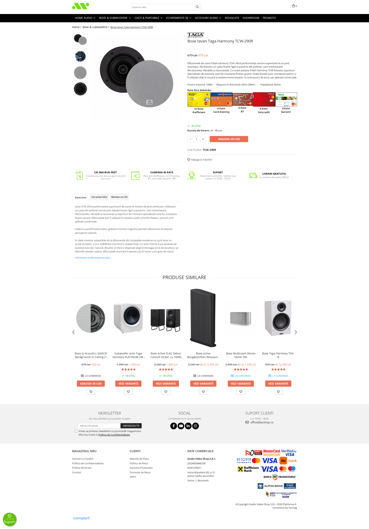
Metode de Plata (139, 458)
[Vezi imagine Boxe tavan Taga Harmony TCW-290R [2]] (80, 73)
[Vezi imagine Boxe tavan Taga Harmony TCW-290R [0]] (80, 39)
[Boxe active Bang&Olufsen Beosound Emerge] (203, 318)
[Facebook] (173, 426)
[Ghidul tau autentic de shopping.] (81, 518)
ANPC (133, 476)
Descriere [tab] (80, 197)
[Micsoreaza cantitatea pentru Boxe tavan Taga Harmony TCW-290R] (190, 139)
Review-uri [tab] (119, 197)
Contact (76, 472)
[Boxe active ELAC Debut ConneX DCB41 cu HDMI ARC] (166, 318)
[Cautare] (197, 7)
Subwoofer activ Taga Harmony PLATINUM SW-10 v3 (128, 355)
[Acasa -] (91, 7)
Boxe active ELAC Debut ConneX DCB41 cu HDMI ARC (165, 355)
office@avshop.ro (261, 422)
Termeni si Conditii (82, 458)
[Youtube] (181, 426)
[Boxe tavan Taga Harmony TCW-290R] (136, 77)
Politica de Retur (139, 463)
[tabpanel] (136, 77)
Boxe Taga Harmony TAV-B (278, 355)
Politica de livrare (81, 467)
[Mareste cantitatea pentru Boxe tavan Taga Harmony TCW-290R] (203, 139)
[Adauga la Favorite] (90, 392)
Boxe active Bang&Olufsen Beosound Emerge (203, 355)
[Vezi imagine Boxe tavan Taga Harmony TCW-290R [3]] (80, 89)
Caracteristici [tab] (99, 197)
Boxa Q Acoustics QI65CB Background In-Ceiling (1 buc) (91, 355)
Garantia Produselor (141, 467)
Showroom (251, 18)
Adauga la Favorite (201, 159)
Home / (77, 27)
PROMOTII (269, 18)
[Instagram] (195, 426)
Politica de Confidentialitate (114, 434)
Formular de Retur (140, 472)
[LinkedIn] (188, 426)
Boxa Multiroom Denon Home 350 (241, 355)
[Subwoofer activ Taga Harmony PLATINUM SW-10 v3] (128, 318)
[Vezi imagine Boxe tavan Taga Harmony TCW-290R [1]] (80, 56)
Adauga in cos (229, 139)
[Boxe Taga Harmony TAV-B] (278, 318)
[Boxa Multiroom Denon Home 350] (241, 318)
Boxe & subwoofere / (96, 27)
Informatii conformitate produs (93, 257)
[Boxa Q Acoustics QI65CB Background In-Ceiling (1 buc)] (91, 318)
